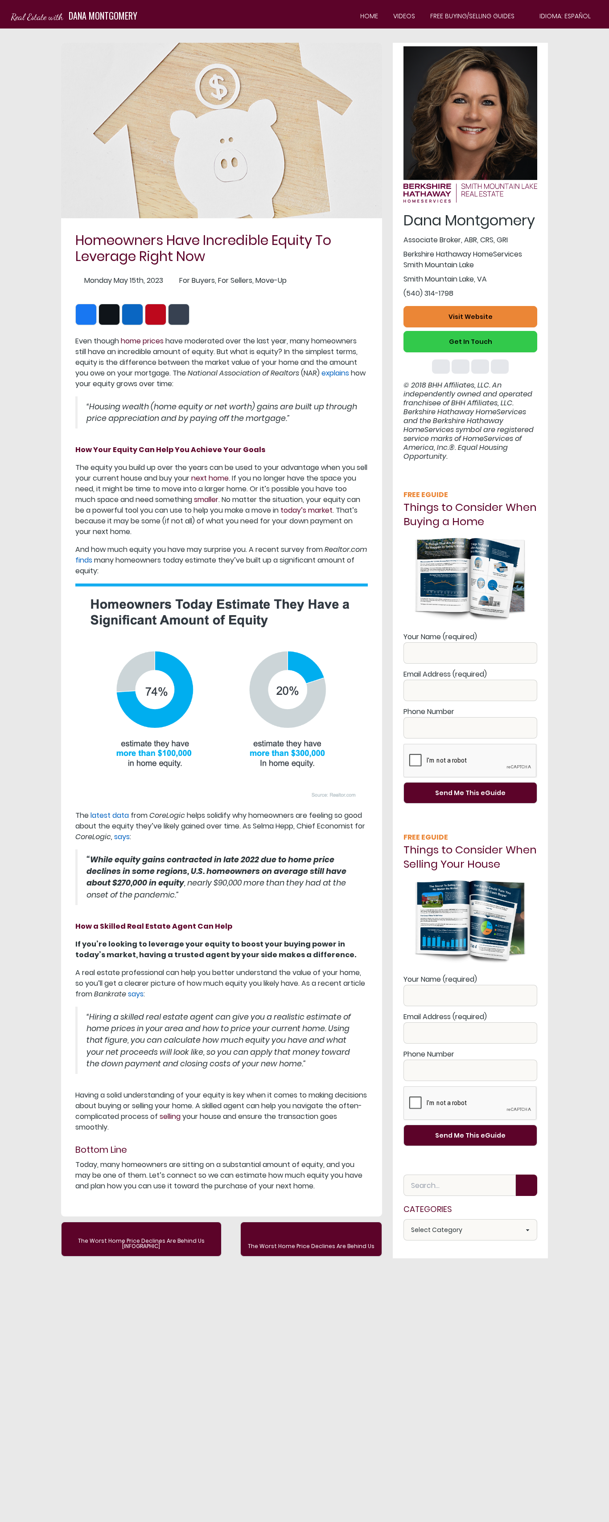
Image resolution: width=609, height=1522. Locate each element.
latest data (110, 815)
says (122, 837)
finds (83, 560)
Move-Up (271, 280)
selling (170, 1116)
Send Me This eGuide (470, 792)
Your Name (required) (440, 637)
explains (335, 373)
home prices (142, 341)
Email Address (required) (445, 674)
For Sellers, (236, 280)
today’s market (306, 510)
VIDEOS (404, 16)
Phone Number (428, 711)
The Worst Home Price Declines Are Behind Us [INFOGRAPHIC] (141, 1243)
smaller (206, 499)
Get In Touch (470, 341)
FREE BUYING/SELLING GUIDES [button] (472, 16)
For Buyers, (197, 280)
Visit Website (471, 316)
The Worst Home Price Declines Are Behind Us (311, 1246)
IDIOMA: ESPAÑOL (565, 16)
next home (210, 478)
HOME (369, 16)
